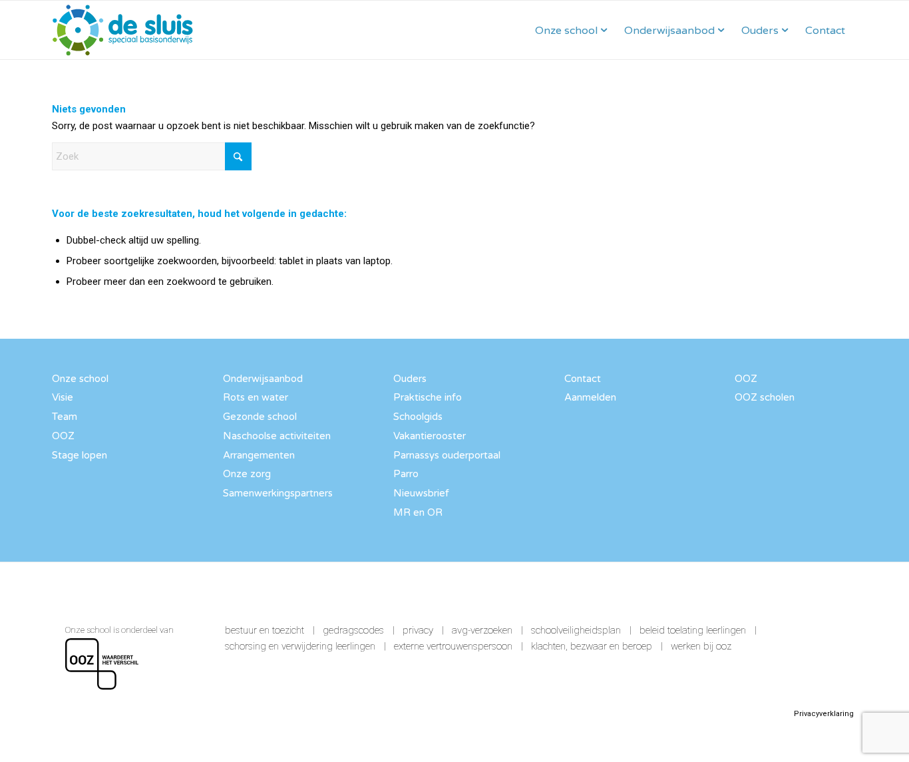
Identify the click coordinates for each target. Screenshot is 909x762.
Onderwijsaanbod (263, 379)
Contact (582, 379)
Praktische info (427, 397)
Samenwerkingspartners (278, 493)
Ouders (410, 379)
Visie (62, 397)
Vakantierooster (429, 436)
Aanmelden (590, 397)
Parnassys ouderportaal (446, 455)
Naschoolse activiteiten (277, 436)
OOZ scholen (765, 397)
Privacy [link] (418, 630)
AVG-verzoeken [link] (482, 630)
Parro (406, 474)
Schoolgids (418, 417)
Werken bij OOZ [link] (701, 646)
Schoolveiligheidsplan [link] (576, 630)
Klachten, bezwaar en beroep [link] (591, 646)
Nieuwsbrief (421, 493)
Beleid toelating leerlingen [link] (692, 630)
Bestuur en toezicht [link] (264, 630)
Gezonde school (260, 417)
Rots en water (255, 397)
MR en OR (418, 512)
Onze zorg (247, 474)
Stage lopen (79, 455)
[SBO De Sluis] (123, 30)
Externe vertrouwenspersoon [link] (453, 646)
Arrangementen (259, 455)
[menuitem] (571, 30)
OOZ (63, 436)
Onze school (80, 379)
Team (64, 417)
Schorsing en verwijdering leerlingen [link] (300, 646)
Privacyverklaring (824, 713)
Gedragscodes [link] (353, 630)
